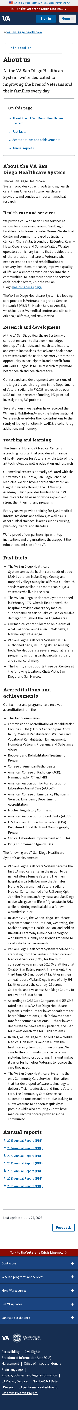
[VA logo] (6, 18)
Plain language (12, 1369)
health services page (27, 287)
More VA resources (14, 1290)
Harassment (10, 1363)
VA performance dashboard (38, 1387)
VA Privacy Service (15, 1381)
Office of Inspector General (43, 1363)
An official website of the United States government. (40, 2)
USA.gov (8, 1387)
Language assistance (16, 1318)
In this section (20, 48)
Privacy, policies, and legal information (29, 1375)
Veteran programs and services (23, 1277)
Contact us (9, 1263)
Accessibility (11, 1352)
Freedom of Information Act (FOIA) (26, 1357)
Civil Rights (32, 1352)
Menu (66, 18)
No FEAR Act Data (45, 1381)
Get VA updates (12, 1304)
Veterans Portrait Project (20, 1393)
